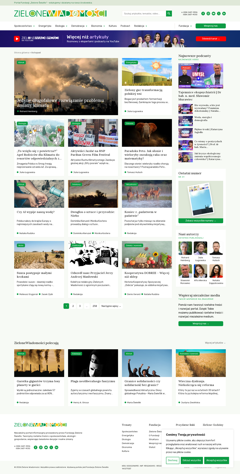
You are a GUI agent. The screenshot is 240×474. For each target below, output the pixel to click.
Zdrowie (129, 123)
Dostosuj (172, 460)
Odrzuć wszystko (192, 460)
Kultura (113, 25)
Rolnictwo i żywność (189, 354)
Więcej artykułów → (215, 342)
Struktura (154, 439)
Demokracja (77, 25)
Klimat (21, 62)
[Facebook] (203, 13)
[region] (197, 448)
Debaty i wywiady (134, 245)
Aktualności (131, 184)
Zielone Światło (156, 431)
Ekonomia (96, 25)
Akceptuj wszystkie (216, 460)
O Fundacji (154, 435)
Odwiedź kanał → (211, 38)
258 (95, 306)
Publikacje (76, 245)
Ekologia (59, 25)
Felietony (76, 184)
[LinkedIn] (224, 13)
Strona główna (21, 52)
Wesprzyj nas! (156, 443)
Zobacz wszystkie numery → (200, 220)
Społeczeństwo (23, 25)
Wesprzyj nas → (201, 323)
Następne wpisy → (111, 306)
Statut (152, 447)
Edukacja (76, 354)
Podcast (125, 25)
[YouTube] (213, 13)
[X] (219, 13)
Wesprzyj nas (211, 25)
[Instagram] (208, 13)
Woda (20, 245)
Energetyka (45, 25)
